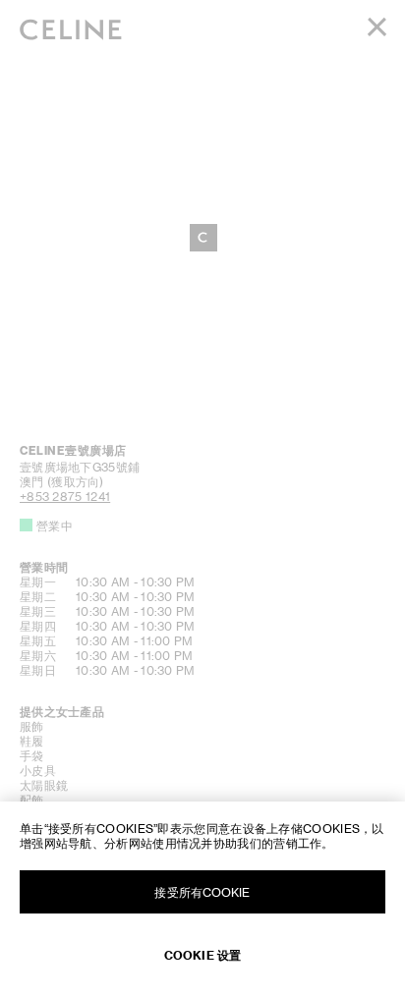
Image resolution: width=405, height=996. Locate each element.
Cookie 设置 (202, 955)
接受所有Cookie (202, 892)
